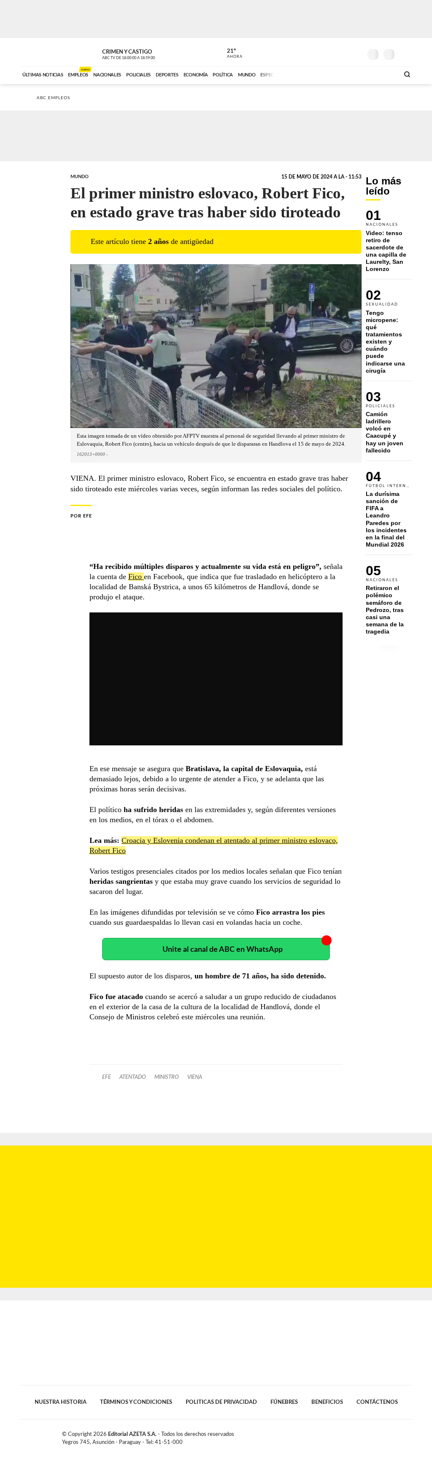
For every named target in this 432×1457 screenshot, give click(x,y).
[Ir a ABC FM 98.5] (382, 73)
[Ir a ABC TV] (325, 73)
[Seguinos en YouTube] (343, 52)
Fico (136, 576)
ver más (230, 53)
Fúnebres (284, 1402)
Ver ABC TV (144, 53)
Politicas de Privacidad (221, 1402)
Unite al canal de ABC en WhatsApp (222, 949)
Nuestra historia (60, 1402)
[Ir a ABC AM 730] (348, 73)
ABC (42, 52)
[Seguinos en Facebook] (318, 52)
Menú (405, 53)
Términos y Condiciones (136, 1402)
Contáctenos (377, 1402)
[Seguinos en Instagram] (356, 52)
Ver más (389, 244)
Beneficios (327, 1402)
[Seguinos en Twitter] (330, 52)
